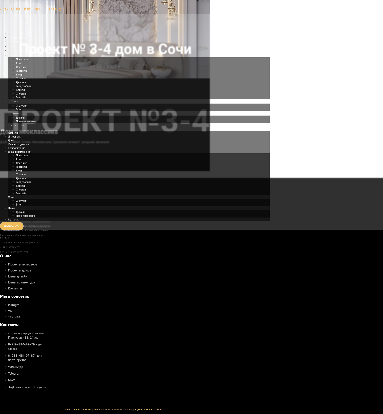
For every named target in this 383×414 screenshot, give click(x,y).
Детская (21, 82)
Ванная (20, 89)
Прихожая (22, 59)
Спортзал (21, 93)
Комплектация (21, 51)
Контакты (18, 125)
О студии (21, 105)
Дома (15, 42)
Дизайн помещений (25, 55)
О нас (15, 101)
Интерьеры (19, 37)
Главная (17, 33)
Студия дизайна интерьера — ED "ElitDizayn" (31, 9)
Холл (19, 63)
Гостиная (21, 70)
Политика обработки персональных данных (24, 230)
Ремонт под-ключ (23, 46)
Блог (19, 109)
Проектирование (26, 121)
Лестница (21, 67)
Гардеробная (23, 86)
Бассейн (21, 97)
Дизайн (20, 117)
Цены (15, 113)
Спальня (21, 78)
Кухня (19, 74)
